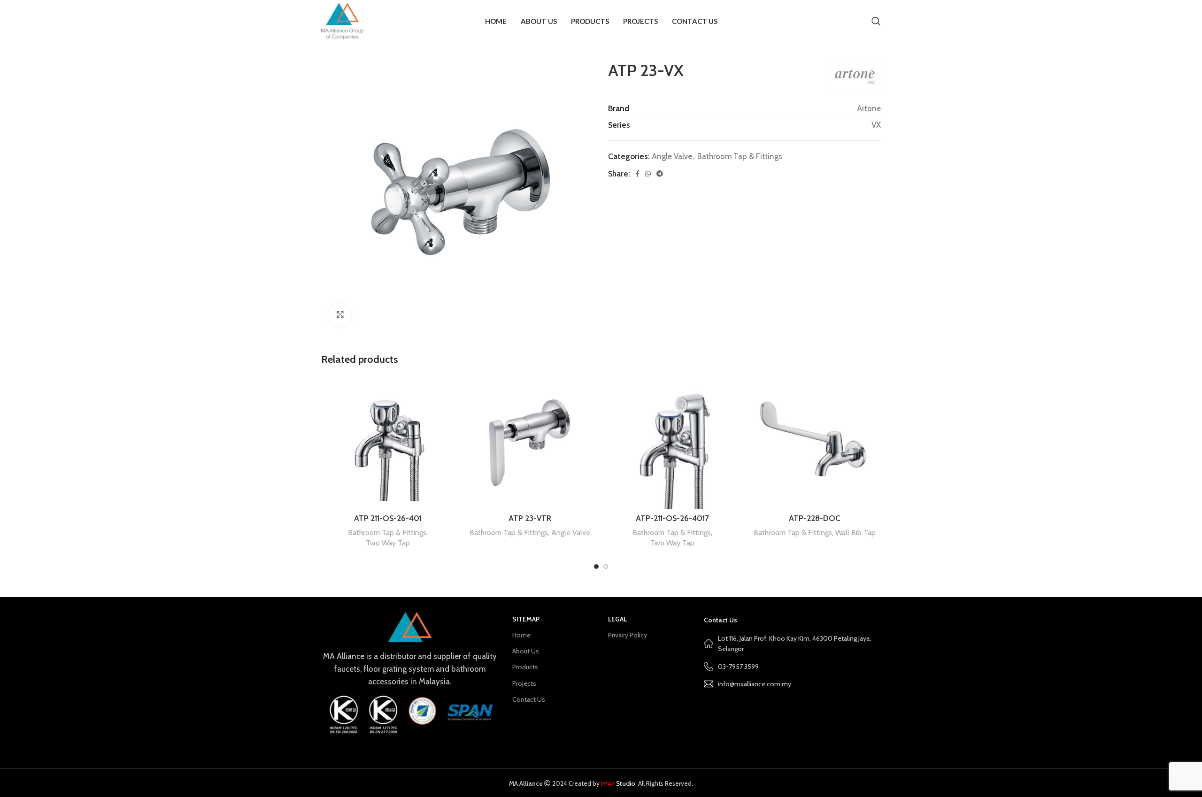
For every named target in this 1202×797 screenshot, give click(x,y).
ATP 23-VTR (530, 518)
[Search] (876, 21)
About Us (525, 651)
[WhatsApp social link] (648, 174)
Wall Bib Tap (855, 532)
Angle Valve (672, 156)
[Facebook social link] (637, 174)
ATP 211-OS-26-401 (388, 518)
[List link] (792, 684)
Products (525, 667)
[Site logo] (342, 20)
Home (521, 635)
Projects (524, 683)
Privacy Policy (627, 635)
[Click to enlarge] (340, 315)
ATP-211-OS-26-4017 (672, 518)
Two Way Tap (388, 542)
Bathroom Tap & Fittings (739, 156)
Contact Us (528, 699)
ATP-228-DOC (814, 518)
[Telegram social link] (660, 174)
